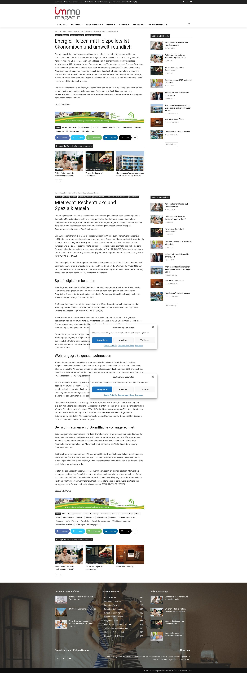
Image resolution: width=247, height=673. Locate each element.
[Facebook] (183, 1)
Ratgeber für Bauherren (93, 35)
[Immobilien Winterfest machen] (157, 134)
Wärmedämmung (88, 131)
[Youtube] (190, 1)
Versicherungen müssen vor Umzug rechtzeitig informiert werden (81, 623)
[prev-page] (56, 181)
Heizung (138, 127)
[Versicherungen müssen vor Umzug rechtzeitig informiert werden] (61, 624)
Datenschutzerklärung (126, 346)
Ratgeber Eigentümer (77, 35)
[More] (135, 137)
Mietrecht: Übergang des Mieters (82, 609)
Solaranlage (74, 131)
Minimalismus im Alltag (174, 119)
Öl (67, 131)
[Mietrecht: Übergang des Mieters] (61, 612)
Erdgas (95, 127)
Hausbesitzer (127, 127)
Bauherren (73, 127)
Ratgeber (66, 35)
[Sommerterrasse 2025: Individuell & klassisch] (157, 83)
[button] (153, 327)
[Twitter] (187, 1)
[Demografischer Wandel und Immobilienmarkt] (157, 45)
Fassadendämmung (108, 127)
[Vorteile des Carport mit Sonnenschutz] (100, 161)
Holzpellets (60, 131)
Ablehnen (123, 340)
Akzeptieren (102, 340)
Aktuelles (63, 31)
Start (56, 31)
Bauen (64, 127)
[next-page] (60, 181)
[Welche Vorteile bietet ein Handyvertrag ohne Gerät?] (69, 161)
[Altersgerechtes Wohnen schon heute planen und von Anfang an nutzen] (130, 161)
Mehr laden (170, 144)
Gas (119, 127)
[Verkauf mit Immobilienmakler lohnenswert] (157, 96)
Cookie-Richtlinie (110, 346)
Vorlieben (144, 340)
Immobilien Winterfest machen (177, 132)
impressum (139, 346)
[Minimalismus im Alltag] (157, 122)
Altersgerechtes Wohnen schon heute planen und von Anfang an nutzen (178, 107)
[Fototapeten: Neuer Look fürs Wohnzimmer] (61, 600)
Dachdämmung (85, 127)
